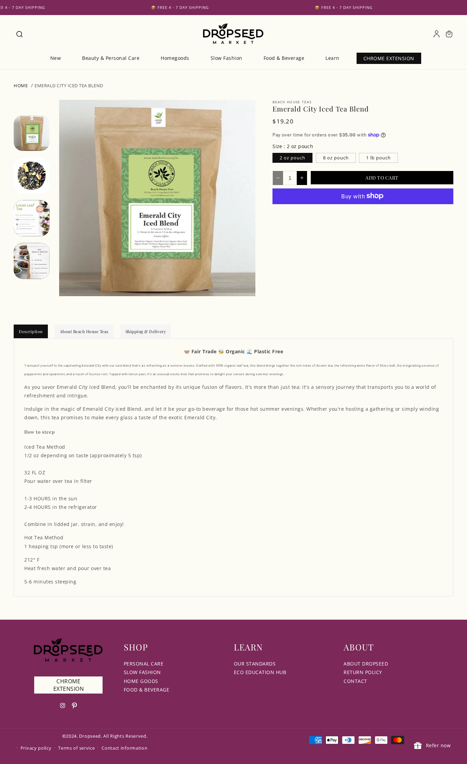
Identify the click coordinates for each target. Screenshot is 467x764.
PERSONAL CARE (144, 663)
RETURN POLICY (363, 672)
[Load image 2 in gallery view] (32, 176)
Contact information (124, 748)
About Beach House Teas (84, 331)
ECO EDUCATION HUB (260, 672)
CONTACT (355, 681)
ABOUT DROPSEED (366, 663)
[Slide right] (31, 283)
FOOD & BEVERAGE (147, 689)
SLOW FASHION (142, 672)
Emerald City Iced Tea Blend (69, 85)
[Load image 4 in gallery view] (32, 261)
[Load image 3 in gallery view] (32, 218)
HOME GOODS (141, 681)
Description (31, 331)
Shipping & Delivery (145, 331)
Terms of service (76, 748)
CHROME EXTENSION (68, 685)
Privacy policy (36, 748)
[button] (19, 33)
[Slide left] (31, 113)
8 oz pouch (336, 157)
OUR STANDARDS (255, 663)
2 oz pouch (292, 157)
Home (21, 85)
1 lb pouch (378, 157)
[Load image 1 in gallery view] (32, 133)
